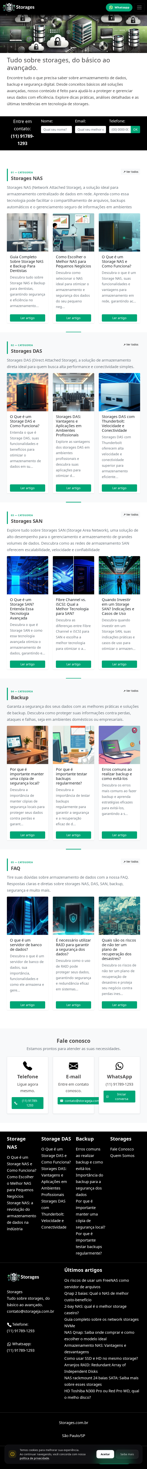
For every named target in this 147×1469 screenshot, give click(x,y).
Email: (80, 121)
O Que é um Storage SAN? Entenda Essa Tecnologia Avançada (22, 609)
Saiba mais (127, 1454)
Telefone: (117, 121)
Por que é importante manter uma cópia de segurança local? (27, 776)
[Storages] (18, 7)
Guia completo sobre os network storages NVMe (101, 1322)
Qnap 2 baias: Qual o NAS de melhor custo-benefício (96, 1296)
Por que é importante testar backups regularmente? (71, 776)
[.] (73, 48)
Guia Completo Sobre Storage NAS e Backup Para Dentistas (26, 263)
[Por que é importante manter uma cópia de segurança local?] (27, 745)
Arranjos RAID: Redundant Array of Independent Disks (95, 1368)
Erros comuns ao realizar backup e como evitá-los (117, 774)
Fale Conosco (122, 1149)
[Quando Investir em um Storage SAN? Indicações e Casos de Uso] (119, 575)
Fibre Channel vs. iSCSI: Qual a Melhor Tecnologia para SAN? (72, 606)
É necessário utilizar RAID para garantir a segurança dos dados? (73, 947)
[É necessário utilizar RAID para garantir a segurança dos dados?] (73, 916)
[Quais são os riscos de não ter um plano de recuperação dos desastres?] (119, 916)
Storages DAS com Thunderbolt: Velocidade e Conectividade (118, 423)
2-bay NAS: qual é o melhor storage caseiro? (95, 1309)
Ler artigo (27, 318)
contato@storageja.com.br (84, 1101)
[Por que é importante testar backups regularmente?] (73, 745)
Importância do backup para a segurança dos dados (89, 1184)
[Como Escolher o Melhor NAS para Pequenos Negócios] (73, 232)
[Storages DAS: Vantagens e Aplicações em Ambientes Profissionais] (73, 392)
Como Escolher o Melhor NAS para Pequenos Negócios (73, 261)
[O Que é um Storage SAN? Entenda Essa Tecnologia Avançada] (27, 575)
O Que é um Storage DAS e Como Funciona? (24, 421)
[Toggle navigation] (139, 7)
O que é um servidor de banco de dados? (26, 945)
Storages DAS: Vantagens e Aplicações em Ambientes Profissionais (69, 426)
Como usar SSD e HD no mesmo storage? (101, 1358)
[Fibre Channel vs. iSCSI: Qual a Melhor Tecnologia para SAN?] (73, 575)
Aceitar (105, 1454)
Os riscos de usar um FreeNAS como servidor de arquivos (96, 1283)
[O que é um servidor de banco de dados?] (27, 916)
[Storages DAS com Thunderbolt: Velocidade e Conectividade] (119, 392)
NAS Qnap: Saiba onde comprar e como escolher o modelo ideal (99, 1335)
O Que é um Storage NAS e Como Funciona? (116, 261)
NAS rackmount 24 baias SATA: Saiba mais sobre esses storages (101, 1381)
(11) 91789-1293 (30, 1103)
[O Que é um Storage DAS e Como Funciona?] (27, 392)
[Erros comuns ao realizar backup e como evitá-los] (119, 745)
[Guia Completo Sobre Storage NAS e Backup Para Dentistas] (27, 232)
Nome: (47, 121)
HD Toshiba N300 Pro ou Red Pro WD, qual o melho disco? (101, 1394)
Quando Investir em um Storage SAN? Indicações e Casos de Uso (118, 606)
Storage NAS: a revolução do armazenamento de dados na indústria (21, 1215)
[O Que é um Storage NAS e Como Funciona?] (119, 232)
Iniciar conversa (121, 1096)
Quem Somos (122, 1155)
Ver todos (132, 172)
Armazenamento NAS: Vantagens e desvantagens (95, 1348)
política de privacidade (34, 1458)
